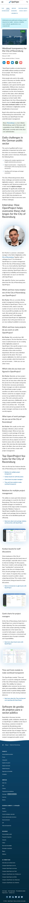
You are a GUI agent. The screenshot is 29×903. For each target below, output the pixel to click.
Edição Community (6, 765)
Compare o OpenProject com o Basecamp (11, 879)
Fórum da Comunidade (7, 845)
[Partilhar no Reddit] (8, 62)
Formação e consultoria (7, 848)
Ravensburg (10, 123)
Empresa (14, 8)
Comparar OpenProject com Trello (9, 871)
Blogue (6, 745)
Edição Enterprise (6, 768)
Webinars (4, 854)
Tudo (3, 8)
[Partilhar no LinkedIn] (4, 62)
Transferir (4, 811)
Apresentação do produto (7, 754)
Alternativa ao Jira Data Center (8, 862)
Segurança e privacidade (7, 771)
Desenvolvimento (6, 819)
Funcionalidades (22, 8)
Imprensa (4, 797)
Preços (3, 757)
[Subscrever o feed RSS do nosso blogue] (20, 62)
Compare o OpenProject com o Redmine (10, 882)
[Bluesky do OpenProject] (22, 897)
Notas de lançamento (6, 825)
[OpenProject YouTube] (16, 897)
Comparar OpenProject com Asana (9, 868)
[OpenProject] (3, 745)
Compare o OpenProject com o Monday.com (11, 874)
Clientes (4, 788)
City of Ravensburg (8, 257)
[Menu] (2, 2)
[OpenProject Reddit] (19, 897)
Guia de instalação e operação (8, 814)
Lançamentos (14, 13)
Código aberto (23, 10)
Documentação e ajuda (7, 834)
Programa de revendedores (8, 791)
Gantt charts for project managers (14, 479)
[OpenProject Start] (14, 2)
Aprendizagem (5, 10)
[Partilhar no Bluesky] (12, 62)
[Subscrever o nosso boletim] (16, 62)
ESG (3, 785)
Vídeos (3, 842)
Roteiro (3, 808)
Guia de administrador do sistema (9, 817)
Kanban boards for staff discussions (14, 476)
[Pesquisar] (27, 2)
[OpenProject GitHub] (7, 897)
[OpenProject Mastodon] (10, 897)
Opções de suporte (6, 762)
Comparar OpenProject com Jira (9, 865)
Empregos (4, 794)
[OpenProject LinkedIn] (13, 897)
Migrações (14, 10)
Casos (7, 8)
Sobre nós (4, 782)
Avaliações (4, 774)
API (3, 822)
